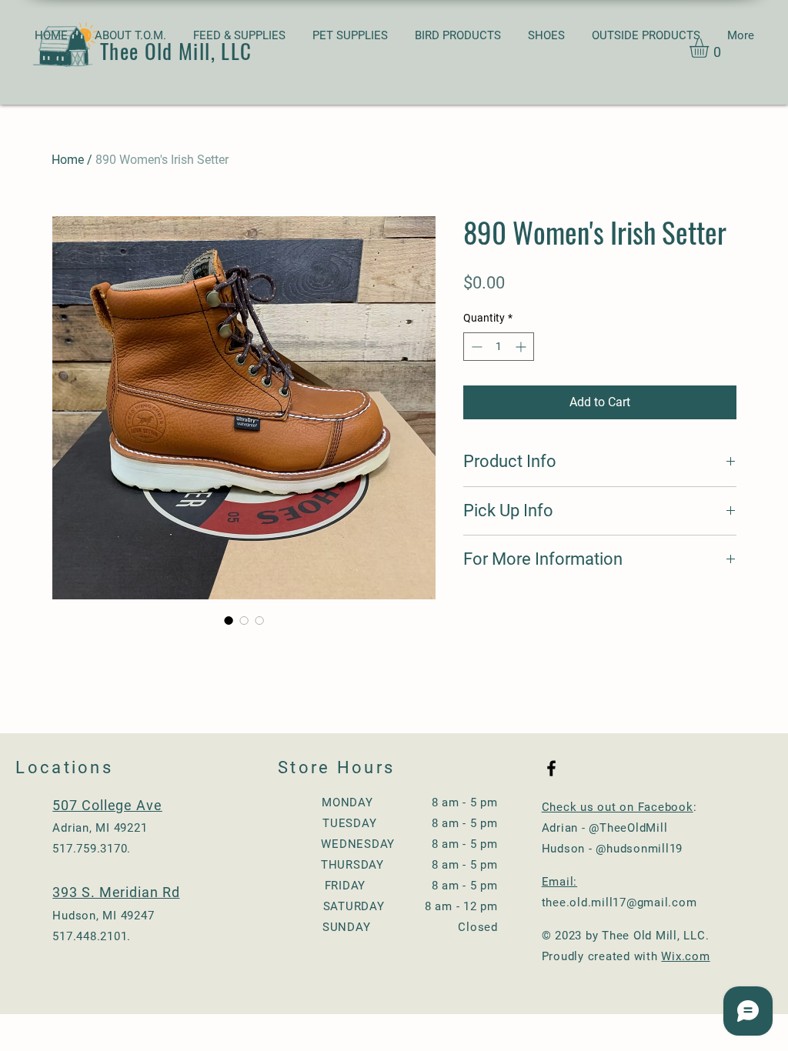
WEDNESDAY (374, 844)
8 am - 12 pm (456, 906)
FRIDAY (373, 886)
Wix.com (685, 956)
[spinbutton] (499, 346)
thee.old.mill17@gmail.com (619, 902)
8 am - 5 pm (459, 823)
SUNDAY (384, 927)
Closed (472, 927)
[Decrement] (475, 346)
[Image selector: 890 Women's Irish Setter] (228, 620)
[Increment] (522, 346)
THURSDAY (352, 865)
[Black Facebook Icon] (551, 768)
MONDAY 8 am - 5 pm (410, 802)
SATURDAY (354, 906)
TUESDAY (349, 823)
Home (68, 159)
